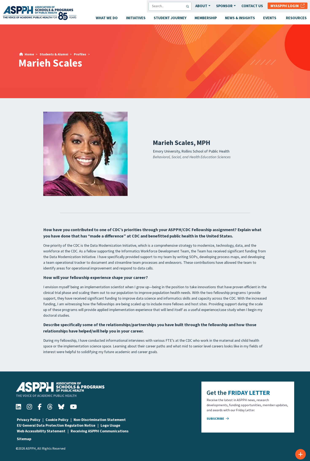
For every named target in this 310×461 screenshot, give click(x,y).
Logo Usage (110, 425)
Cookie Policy (57, 419)
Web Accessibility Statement (41, 431)
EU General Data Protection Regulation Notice (56, 425)
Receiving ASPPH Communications (99, 431)
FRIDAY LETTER (249, 393)
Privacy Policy (28, 419)
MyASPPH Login (286, 5)
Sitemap (24, 438)
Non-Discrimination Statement (100, 419)
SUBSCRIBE (216, 418)
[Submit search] (188, 6)
